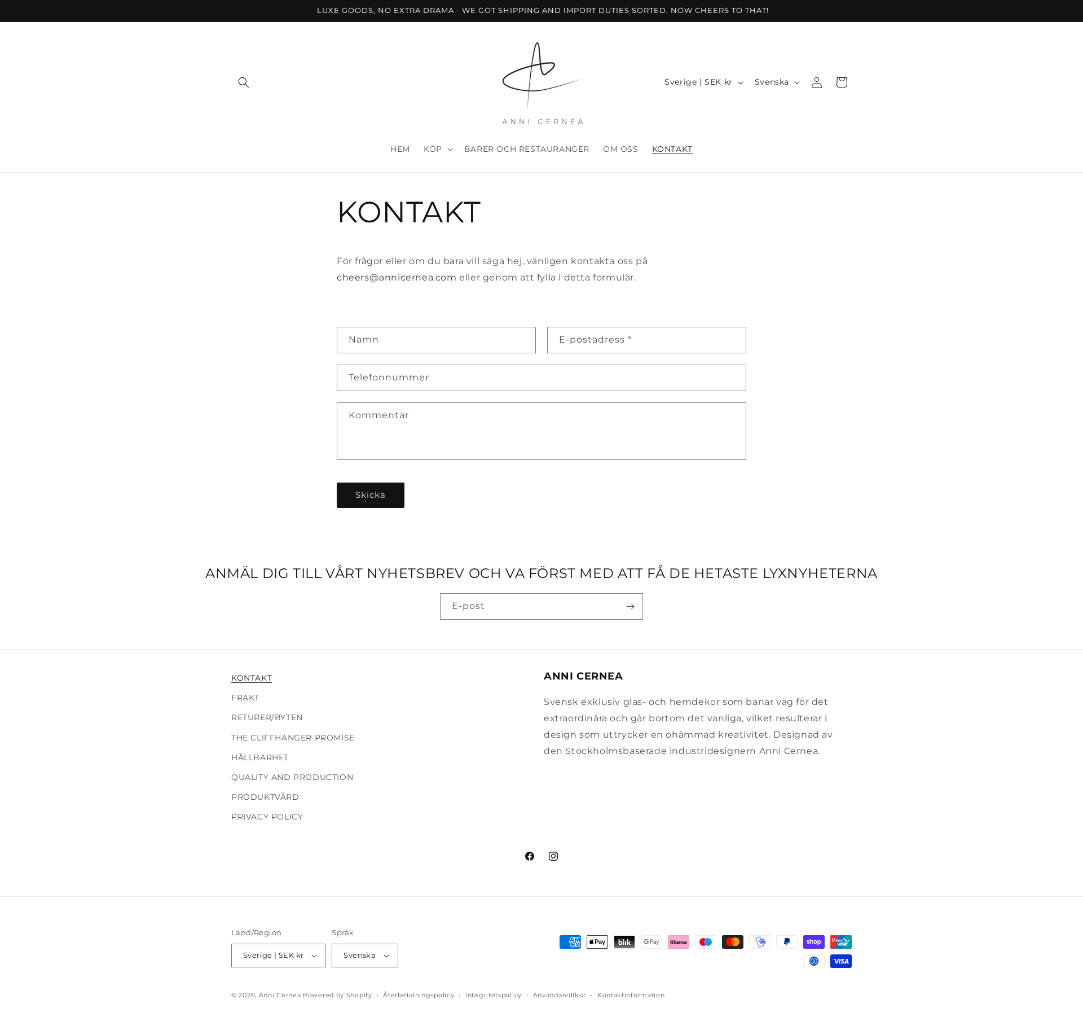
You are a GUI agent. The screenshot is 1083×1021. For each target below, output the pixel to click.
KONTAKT (251, 678)
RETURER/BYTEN (267, 717)
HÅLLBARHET (260, 757)
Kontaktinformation (631, 995)
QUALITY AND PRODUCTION (292, 777)
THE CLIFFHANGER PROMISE (293, 738)
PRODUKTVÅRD (265, 797)
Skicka (370, 494)
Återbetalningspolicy (418, 995)
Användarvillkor (560, 995)
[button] (243, 82)
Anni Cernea (280, 995)
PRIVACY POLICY (267, 817)
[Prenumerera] (630, 606)
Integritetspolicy (493, 995)
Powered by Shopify (337, 995)
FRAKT (245, 698)
